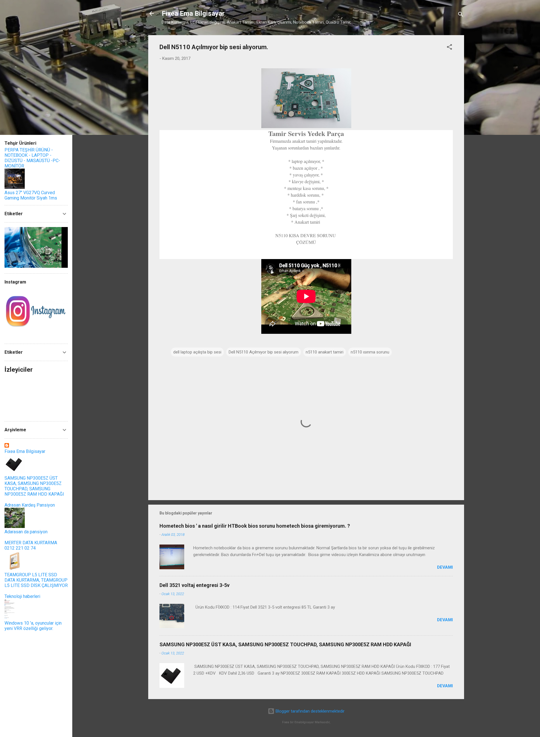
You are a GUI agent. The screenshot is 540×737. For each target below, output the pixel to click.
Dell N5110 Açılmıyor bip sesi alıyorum (263, 352)
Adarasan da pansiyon (26, 531)
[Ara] (460, 15)
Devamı (445, 567)
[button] (449, 48)
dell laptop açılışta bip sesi (197, 352)
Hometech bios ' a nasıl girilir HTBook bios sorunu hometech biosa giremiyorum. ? (254, 526)
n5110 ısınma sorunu (370, 352)
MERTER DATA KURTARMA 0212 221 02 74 (30, 545)
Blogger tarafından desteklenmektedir (309, 711)
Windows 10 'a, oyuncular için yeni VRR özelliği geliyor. (33, 625)
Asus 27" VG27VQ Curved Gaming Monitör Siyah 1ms (30, 195)
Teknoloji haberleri (22, 596)
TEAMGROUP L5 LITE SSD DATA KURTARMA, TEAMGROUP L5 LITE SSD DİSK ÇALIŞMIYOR (36, 580)
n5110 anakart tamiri (324, 352)
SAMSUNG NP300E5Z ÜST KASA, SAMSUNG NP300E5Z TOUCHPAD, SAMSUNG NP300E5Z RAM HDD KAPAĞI (285, 644)
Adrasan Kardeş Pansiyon (29, 505)
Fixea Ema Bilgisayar (193, 13)
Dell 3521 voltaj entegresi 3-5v (194, 585)
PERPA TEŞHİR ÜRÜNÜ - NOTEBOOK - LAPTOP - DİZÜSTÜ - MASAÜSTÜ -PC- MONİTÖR (32, 158)
